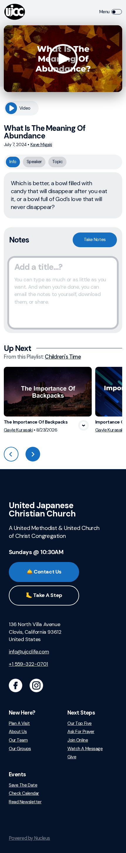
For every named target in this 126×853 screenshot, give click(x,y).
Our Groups (20, 749)
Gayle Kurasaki (18, 430)
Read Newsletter (25, 802)
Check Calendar (24, 793)
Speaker (34, 162)
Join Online (77, 740)
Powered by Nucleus (29, 838)
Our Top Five (79, 723)
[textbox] (63, 293)
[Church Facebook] (15, 685)
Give (71, 757)
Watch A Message (85, 749)
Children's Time (63, 356)
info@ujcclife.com (29, 651)
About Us (18, 732)
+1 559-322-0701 (28, 664)
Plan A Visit (19, 723)
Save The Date (23, 785)
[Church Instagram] (36, 685)
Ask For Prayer (80, 732)
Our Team (18, 740)
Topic (57, 162)
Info (12, 162)
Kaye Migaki (41, 145)
